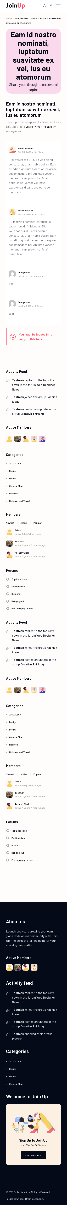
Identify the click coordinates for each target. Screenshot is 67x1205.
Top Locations (19, 579)
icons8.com (37, 1198)
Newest (10, 522)
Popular (38, 522)
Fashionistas (18, 586)
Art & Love (15, 463)
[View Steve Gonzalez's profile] (13, 149)
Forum (12, 478)
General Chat (16, 485)
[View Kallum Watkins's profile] (13, 211)
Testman (18, 380)
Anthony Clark (22, 552)
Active (23, 522)
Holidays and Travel (19, 500)
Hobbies (13, 493)
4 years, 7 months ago (37, 126)
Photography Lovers (22, 608)
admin (18, 530)
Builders (16, 593)
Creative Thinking (32, 413)
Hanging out (18, 601)
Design (12, 470)
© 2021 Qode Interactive (18, 1192)
